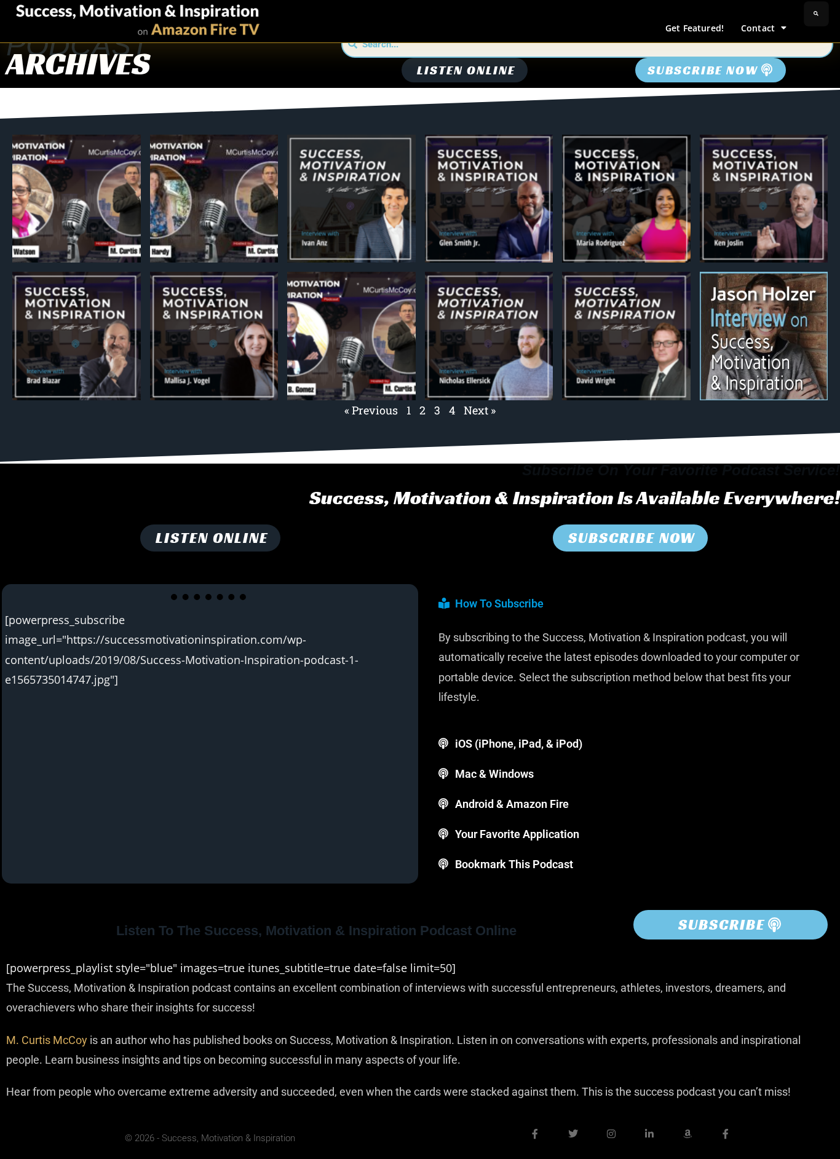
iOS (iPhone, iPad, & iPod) (518, 743)
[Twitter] (573, 1134)
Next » (480, 410)
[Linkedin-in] (649, 1134)
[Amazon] (687, 1134)
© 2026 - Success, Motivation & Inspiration (210, 1138)
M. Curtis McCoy (46, 1040)
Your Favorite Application (517, 834)
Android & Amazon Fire (512, 803)
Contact (758, 28)
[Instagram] (611, 1134)
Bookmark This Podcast (514, 864)
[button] (816, 13)
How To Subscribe (499, 603)
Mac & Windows (494, 773)
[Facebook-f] (535, 1134)
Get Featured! (694, 28)
